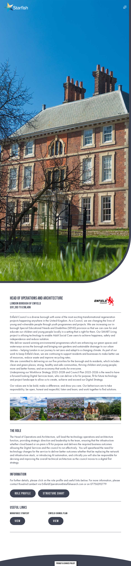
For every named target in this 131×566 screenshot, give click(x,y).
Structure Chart (54, 493)
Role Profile (23, 493)
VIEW (17, 521)
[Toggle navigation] (125, 7)
